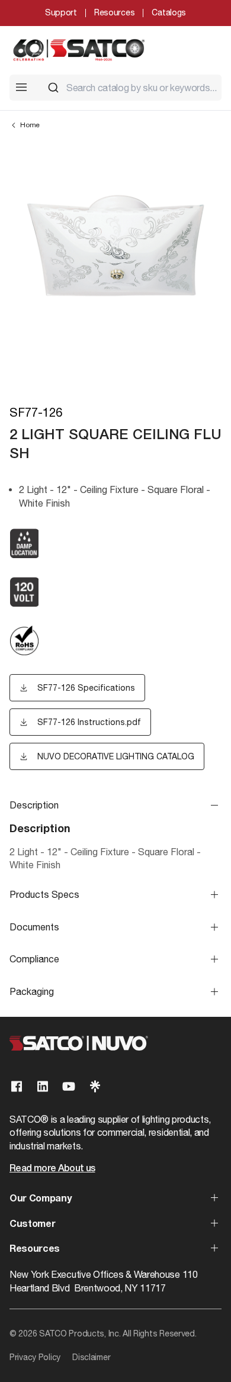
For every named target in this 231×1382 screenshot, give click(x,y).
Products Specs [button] (44, 894)
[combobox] (130, 88)
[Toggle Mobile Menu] (21, 87)
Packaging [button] (31, 991)
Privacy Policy (34, 1357)
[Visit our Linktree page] (95, 1086)
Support (61, 12)
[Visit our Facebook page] (16, 1086)
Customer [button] (32, 1224)
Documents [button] (34, 927)
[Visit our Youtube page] (69, 1086)
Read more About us (52, 1169)
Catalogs (169, 12)
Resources (114, 12)
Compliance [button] (34, 958)
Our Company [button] (40, 1199)
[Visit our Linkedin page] (43, 1086)
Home (30, 125)
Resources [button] (34, 1249)
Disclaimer (91, 1357)
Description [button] (34, 805)
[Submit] (53, 87)
